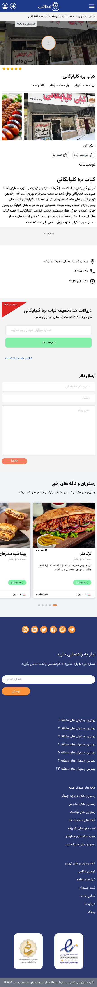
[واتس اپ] (62, 629)
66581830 (80, 271)
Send (14, 461)
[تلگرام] (71, 629)
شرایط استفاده (86, 879)
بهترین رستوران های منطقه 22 (75, 768)
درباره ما (90, 904)
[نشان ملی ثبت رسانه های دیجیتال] (28, 951)
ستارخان (56, 17)
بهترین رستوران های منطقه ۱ (77, 720)
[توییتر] (43, 629)
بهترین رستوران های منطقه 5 (76, 752)
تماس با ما (88, 896)
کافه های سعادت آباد (81, 820)
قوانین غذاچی (86, 871)
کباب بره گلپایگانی (37, 17)
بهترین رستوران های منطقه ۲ (76, 728)
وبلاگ (91, 912)
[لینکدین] (34, 629)
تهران (80, 17)
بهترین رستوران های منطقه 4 (76, 744)
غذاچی (91, 17)
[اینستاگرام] (25, 629)
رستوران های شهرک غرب (80, 844)
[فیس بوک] (53, 629)
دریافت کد (48, 342)
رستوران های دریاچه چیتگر (78, 796)
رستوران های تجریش (81, 804)
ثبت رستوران (87, 887)
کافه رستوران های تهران (80, 863)
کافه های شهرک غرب (82, 787)
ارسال (16, 691)
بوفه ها (35, 85)
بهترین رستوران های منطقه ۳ (76, 736)
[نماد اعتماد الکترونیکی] (69, 951)
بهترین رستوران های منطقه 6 (76, 760)
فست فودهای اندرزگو (81, 828)
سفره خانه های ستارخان (80, 836)
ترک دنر (85, 554)
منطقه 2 (69, 17)
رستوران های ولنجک (82, 812)
